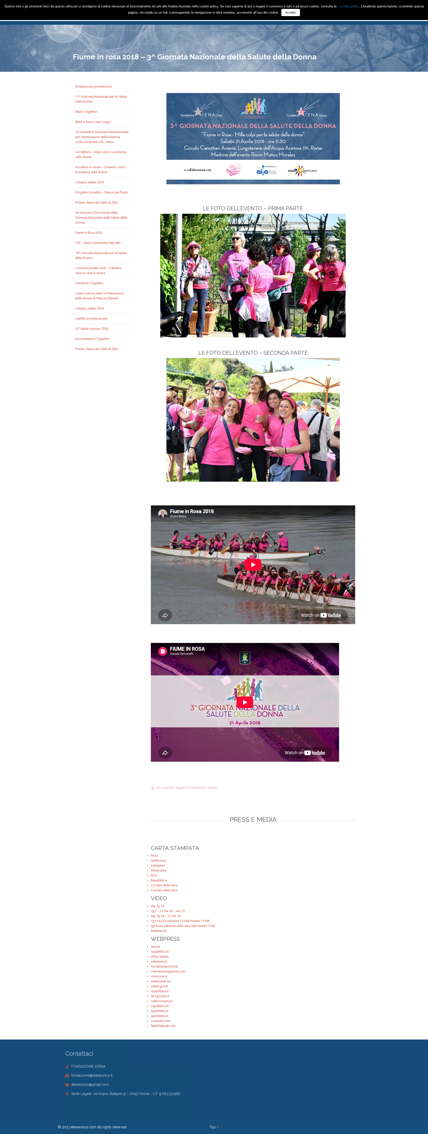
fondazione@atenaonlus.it (88, 1075)
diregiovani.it (160, 996)
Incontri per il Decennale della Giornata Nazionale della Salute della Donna (101, 217)
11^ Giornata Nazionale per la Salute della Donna (101, 99)
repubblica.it (160, 951)
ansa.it (155, 946)
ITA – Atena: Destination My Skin (98, 243)
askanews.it (159, 961)
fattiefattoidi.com (163, 1026)
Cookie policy (349, 6)
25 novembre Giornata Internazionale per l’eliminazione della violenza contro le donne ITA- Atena (102, 137)
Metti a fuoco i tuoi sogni (92, 122)
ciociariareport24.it (164, 966)
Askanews (158, 865)
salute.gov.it (159, 986)
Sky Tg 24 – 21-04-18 (165, 916)
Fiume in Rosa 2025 (88, 233)
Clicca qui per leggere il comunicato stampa (184, 787)
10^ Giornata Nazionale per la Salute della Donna (101, 255)
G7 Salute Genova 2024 (91, 329)
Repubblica (159, 880)
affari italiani (160, 956)
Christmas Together (89, 283)
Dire (154, 875)
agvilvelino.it (159, 1011)
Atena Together (86, 112)
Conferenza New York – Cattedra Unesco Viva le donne (98, 270)
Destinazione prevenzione (93, 86)
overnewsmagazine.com (168, 971)
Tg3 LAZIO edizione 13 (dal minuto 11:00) (180, 921)
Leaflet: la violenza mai (91, 318)
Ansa (154, 855)
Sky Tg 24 (157, 906)
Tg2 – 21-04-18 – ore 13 (168, 911)
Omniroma (158, 870)
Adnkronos (158, 860)
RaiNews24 (158, 931)
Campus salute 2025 (89, 182)
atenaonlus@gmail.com (87, 1085)
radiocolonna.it (161, 1001)
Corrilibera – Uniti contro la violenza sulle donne (100, 154)
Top (213, 1127)
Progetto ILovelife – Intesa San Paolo (101, 192)
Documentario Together (92, 339)
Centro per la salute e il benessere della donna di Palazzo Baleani (99, 295)
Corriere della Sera (164, 885)
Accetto (290, 12)
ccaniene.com (160, 1021)
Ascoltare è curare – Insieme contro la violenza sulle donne (100, 169)
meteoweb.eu (160, 981)
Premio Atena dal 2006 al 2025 (96, 202)
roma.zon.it (159, 976)
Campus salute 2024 (89, 308)
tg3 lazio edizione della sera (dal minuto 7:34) (183, 926)
